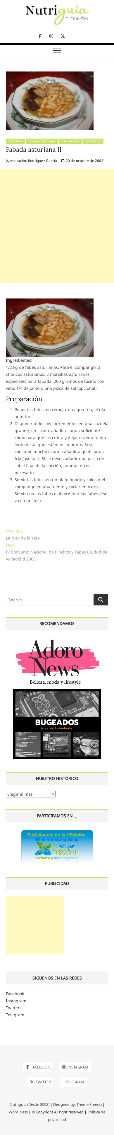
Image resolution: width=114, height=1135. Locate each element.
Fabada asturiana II (33, 149)
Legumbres (71, 141)
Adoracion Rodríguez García (33, 160)
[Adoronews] (57, 639)
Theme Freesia (89, 1104)
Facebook (15, 993)
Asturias (16, 141)
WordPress (18, 1112)
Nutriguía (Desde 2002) (29, 1104)
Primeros (93, 141)
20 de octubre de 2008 (84, 160)
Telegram (15, 1014)
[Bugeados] (57, 691)
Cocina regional (42, 141)
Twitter (13, 1007)
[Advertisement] (57, 226)
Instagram (16, 1000)
